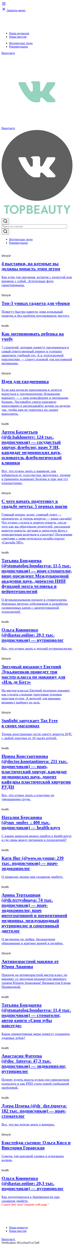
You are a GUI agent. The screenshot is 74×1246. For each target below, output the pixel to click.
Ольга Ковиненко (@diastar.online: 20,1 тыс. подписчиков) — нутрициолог (33, 635)
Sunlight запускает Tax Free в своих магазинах (30, 723)
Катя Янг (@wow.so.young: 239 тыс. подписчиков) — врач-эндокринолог (33, 863)
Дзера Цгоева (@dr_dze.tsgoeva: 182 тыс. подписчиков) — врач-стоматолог (34, 1110)
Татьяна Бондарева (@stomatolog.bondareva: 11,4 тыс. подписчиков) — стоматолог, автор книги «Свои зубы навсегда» (36, 1015)
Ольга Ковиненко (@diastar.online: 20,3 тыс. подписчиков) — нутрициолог (33, 1183)
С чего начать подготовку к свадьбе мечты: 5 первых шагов (34, 504)
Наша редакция (19, 33)
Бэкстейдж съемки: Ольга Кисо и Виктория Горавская (36, 1145)
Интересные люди (21, 43)
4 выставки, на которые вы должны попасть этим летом (31, 266)
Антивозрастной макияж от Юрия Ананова (30, 964)
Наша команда (18, 1227)
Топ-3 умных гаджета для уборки (36, 303)
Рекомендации (18, 46)
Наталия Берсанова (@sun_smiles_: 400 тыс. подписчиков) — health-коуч (31, 822)
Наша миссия (17, 36)
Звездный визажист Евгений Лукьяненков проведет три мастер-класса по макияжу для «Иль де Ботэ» (33, 674)
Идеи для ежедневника (25, 381)
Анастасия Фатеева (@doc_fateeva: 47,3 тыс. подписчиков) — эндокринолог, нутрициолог (34, 1063)
